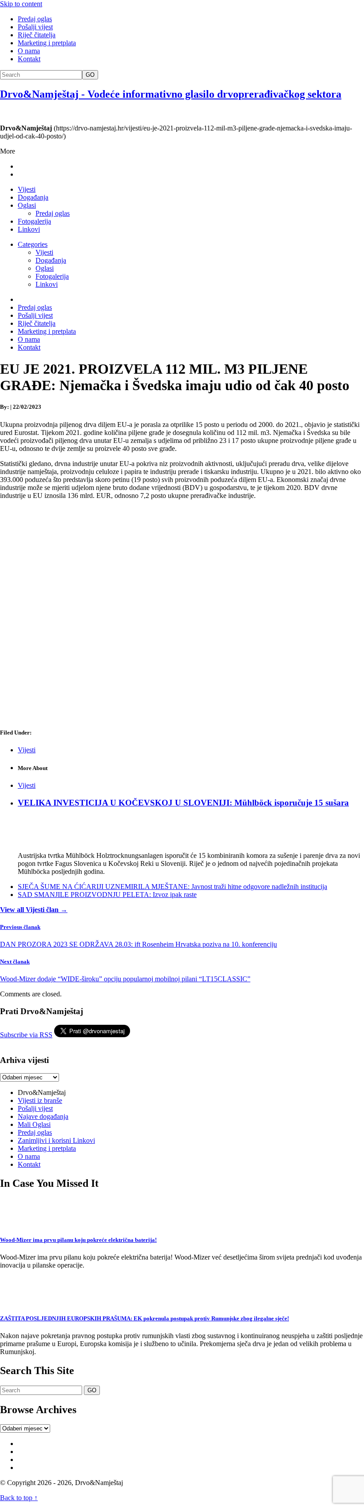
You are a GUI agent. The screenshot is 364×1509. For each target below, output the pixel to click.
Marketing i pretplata (47, 43)
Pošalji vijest (35, 27)
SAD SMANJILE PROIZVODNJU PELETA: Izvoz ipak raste (107, 894)
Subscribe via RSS (26, 1035)
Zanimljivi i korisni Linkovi (56, 1140)
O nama (29, 51)
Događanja (33, 197)
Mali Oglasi (34, 1124)
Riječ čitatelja (36, 35)
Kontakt (29, 59)
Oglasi (27, 205)
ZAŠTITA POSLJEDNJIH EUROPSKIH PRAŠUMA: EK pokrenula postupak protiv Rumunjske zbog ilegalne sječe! (144, 1318)
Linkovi (29, 229)
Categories (32, 244)
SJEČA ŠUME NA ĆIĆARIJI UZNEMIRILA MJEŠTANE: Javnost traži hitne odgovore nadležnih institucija (172, 886)
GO (90, 74)
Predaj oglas (35, 19)
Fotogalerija (34, 221)
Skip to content (21, 4)
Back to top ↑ (19, 1497)
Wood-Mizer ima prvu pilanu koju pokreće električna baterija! (78, 1239)
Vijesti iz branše (40, 1100)
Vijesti (27, 189)
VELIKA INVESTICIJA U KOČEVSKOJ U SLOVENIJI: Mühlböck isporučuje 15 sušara (183, 802)
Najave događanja (43, 1116)
